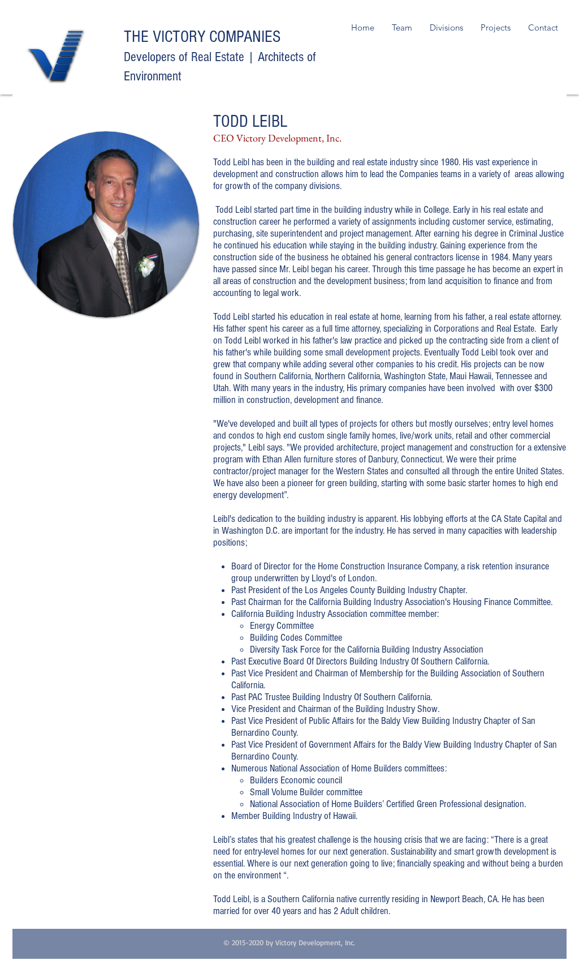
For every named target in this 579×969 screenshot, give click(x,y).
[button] (446, 28)
